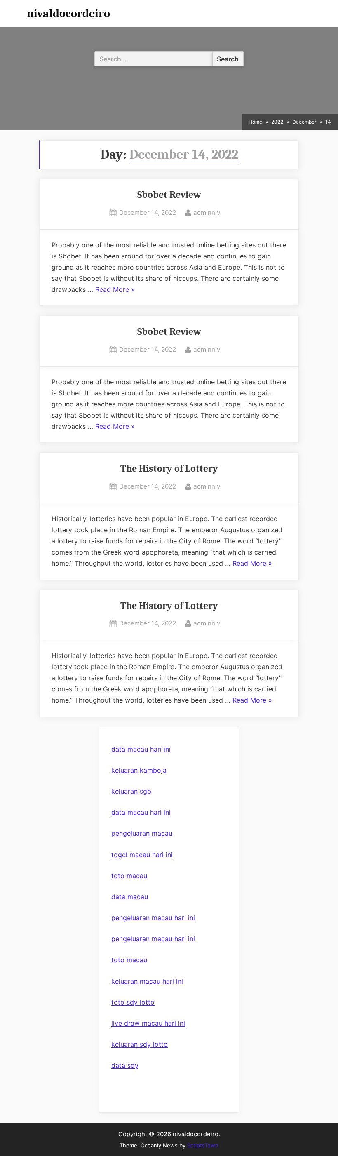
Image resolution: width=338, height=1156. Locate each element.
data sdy (124, 1065)
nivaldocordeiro (68, 13)
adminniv (206, 212)
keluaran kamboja (139, 770)
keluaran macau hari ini (147, 981)
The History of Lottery (169, 468)
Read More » (115, 290)
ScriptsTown (202, 1145)
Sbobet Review (169, 194)
